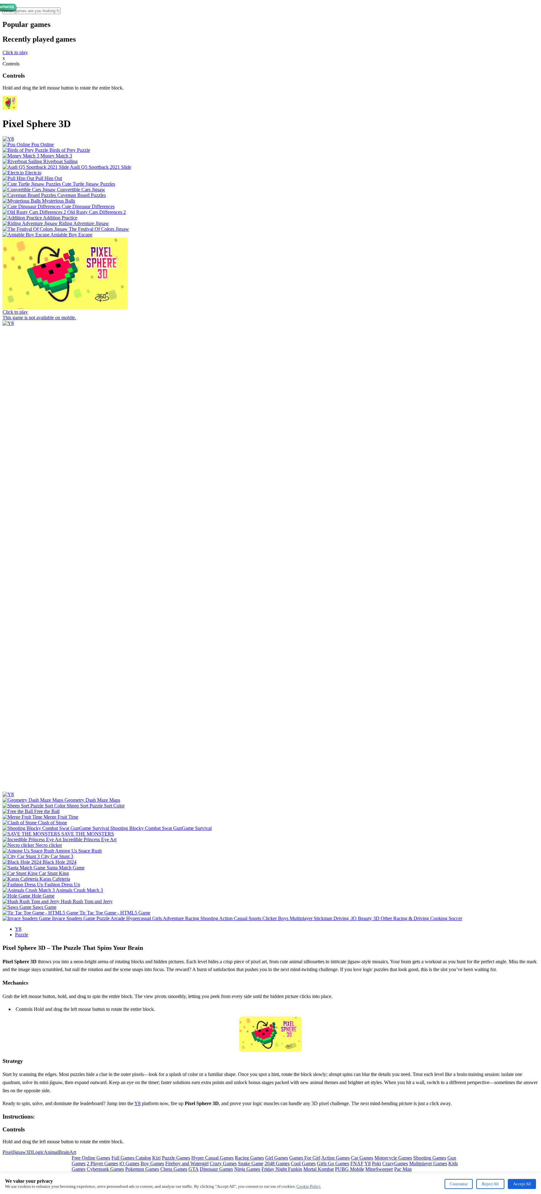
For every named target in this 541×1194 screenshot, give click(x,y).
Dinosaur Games (216, 1169)
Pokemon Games (142, 1169)
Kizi (156, 1158)
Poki (376, 1163)
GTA (193, 1169)
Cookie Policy (308, 1186)
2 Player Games (102, 1163)
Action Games (335, 1158)
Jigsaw (19, 1152)
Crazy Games (223, 1163)
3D (29, 1152)
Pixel (8, 1152)
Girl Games (276, 1158)
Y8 (18, 929)
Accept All (522, 1183)
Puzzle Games (176, 1158)
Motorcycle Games (393, 1158)
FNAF (356, 1163)
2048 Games (277, 1163)
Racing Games (249, 1158)
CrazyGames (395, 1163)
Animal (51, 1152)
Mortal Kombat (318, 1169)
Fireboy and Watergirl (187, 1163)
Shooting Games (429, 1158)
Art (73, 1152)
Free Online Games (91, 1158)
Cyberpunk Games (105, 1169)
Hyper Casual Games (212, 1158)
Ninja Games (247, 1169)
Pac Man (403, 1169)
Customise (459, 1183)
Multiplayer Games (428, 1163)
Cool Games (303, 1163)
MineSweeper (379, 1169)
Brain (64, 1152)
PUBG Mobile (349, 1169)
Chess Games (173, 1169)
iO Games (129, 1163)
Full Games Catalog (131, 1158)
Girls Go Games (333, 1163)
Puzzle (21, 934)
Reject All (490, 1183)
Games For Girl (304, 1158)
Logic (38, 1152)
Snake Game (250, 1163)
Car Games (362, 1158)
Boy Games (152, 1163)
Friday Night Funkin (281, 1169)
